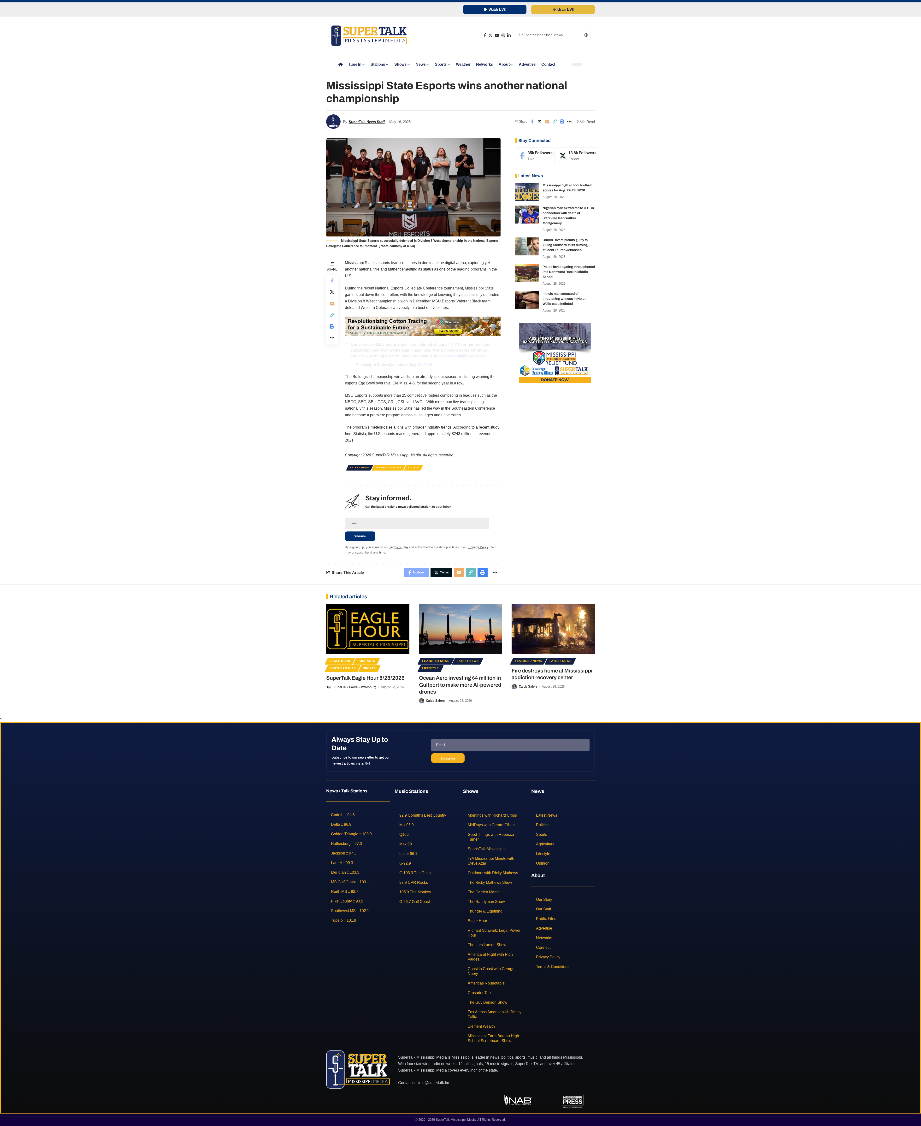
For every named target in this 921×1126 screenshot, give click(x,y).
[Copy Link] (554, 121)
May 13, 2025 (420, 365)
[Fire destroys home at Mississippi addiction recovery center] (553, 629)
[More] (569, 121)
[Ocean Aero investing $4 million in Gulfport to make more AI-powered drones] (460, 629)
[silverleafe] (423, 326)
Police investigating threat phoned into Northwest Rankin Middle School (569, 272)
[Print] (562, 121)
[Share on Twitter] (539, 121)
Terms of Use (398, 547)
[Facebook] (485, 35)
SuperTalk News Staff (367, 122)
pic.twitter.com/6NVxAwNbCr (460, 356)
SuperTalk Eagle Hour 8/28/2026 (365, 678)
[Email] (547, 121)
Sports (413, 467)
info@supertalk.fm (433, 1082)
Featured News (435, 661)
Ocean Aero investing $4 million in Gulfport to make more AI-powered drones (460, 685)
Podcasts (366, 661)
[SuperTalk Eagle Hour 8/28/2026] (367, 629)
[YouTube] (497, 35)
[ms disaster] (555, 352)
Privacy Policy (478, 547)
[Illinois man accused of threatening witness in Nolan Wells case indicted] (527, 300)
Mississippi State (388, 467)
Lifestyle (430, 668)
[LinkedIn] (509, 35)
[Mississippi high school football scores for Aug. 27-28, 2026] (527, 192)
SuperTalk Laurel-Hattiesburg (355, 687)
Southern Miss (343, 668)
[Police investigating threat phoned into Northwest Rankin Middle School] (527, 273)
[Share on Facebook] (532, 121)
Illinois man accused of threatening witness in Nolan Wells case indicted (564, 299)
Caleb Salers (435, 700)
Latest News (359, 467)
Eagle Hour (340, 661)
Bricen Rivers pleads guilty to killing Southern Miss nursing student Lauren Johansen (565, 245)
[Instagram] (503, 35)
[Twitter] (490, 35)
